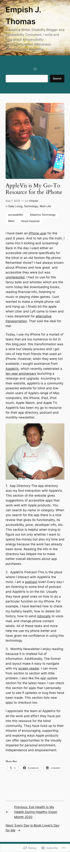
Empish (33, 200)
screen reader (28, 668)
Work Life (45, 206)
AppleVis (12, 369)
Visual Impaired (30, 221)
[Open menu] (35, 69)
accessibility (15, 214)
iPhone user (37, 233)
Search (57, 78)
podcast (31, 582)
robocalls (44, 616)
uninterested (15, 277)
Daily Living (15, 206)
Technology (31, 206)
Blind (11, 221)
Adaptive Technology (43, 214)
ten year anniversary (21, 373)
